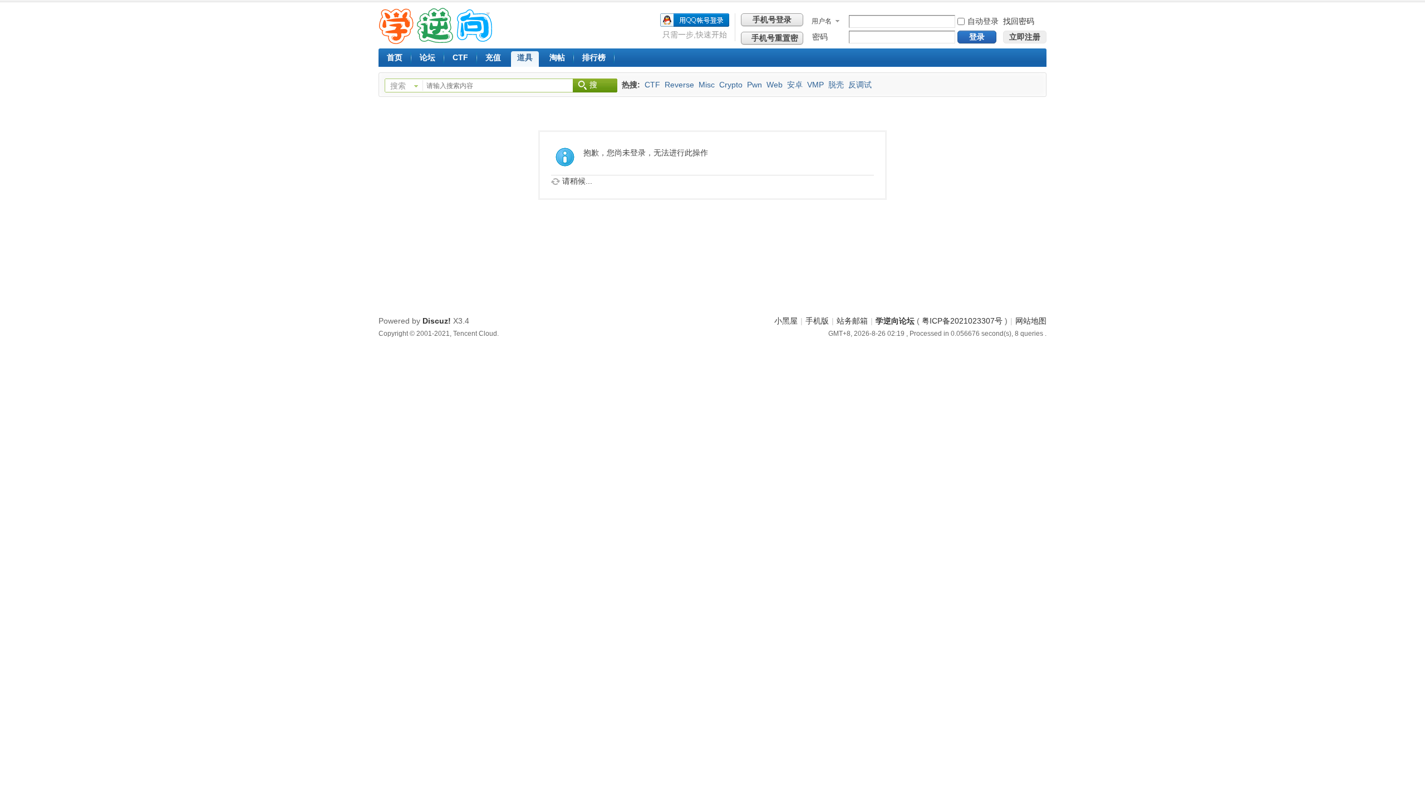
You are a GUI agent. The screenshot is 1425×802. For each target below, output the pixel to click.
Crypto (731, 84)
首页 (394, 57)
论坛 (427, 57)
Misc (707, 84)
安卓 (795, 84)
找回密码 (1018, 21)
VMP (815, 84)
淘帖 (557, 57)
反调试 (860, 84)
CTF (460, 57)
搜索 (398, 85)
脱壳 (836, 84)
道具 (525, 57)
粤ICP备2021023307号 (962, 320)
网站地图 (1030, 320)
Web (774, 84)
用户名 (822, 21)
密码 (820, 36)
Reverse (679, 84)
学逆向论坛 (895, 320)
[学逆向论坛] (436, 41)
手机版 (817, 320)
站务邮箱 (852, 320)
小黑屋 (786, 320)
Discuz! (436, 320)
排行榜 (594, 57)
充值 (493, 57)
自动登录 (983, 21)
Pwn (754, 84)
